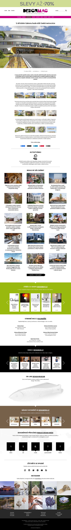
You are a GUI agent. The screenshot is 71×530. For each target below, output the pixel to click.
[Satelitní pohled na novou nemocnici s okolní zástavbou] (41, 129)
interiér (33, 17)
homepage (19, 17)
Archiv (27, 515)
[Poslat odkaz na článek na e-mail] (48, 145)
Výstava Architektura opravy (50, 326)
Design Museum (39, 376)
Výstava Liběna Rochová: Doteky (50, 332)
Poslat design (59, 514)
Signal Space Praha (35, 339)
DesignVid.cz (38, 350)
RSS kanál (43, 512)
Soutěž (59, 512)
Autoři (27, 514)
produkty (38, 17)
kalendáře (41, 318)
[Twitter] (33, 470)
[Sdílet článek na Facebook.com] (23, 145)
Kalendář (43, 514)
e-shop (5, 10)
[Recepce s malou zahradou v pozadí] (51, 113)
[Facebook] (25, 470)
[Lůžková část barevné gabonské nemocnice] (51, 95)
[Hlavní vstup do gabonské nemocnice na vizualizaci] (35, 47)
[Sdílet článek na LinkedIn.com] (35, 145)
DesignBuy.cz (42, 286)
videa (9, 10)
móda (42, 17)
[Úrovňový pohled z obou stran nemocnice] (51, 129)
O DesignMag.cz (27, 512)
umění (53, 17)
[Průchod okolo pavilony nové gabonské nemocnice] (30, 95)
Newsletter (43, 515)
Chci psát (12, 515)
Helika (38, 142)
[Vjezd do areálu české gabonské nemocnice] (41, 95)
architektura (28, 17)
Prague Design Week (45, 432)
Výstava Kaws (20, 326)
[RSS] (46, 470)
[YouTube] (42, 470)
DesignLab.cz (38, 527)
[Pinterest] (37, 470)
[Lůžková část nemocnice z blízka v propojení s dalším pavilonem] (20, 113)
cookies (46, 524)
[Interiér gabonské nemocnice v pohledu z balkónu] (30, 113)
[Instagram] (29, 470)
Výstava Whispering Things (20, 332)
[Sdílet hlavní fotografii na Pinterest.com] (42, 145)
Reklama (12, 514)
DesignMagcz (38, 478)
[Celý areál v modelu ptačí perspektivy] (20, 129)
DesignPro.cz (44, 410)
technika (45, 17)
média (49, 17)
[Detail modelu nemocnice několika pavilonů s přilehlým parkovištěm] (30, 129)
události (23, 17)
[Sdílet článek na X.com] (29, 145)
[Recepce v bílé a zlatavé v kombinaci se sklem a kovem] (41, 113)
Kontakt (12, 512)
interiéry (12, 10)
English (59, 515)
